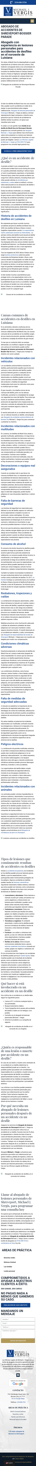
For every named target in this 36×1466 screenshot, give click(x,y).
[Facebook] (18, 1375)
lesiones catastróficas (21, 882)
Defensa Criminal (10, 1262)
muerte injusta (25, 956)
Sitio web (5, 1456)
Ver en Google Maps (18, 1398)
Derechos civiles (9, 1258)
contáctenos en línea (8, 1243)
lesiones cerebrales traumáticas (15, 946)
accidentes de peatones (15, 871)
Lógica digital (19, 1459)
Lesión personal (9, 1271)
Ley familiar (8, 1267)
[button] (32, 21)
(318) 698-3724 (22, 1241)
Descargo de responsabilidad (22, 1462)
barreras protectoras (12, 255)
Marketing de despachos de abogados (22, 1456)
